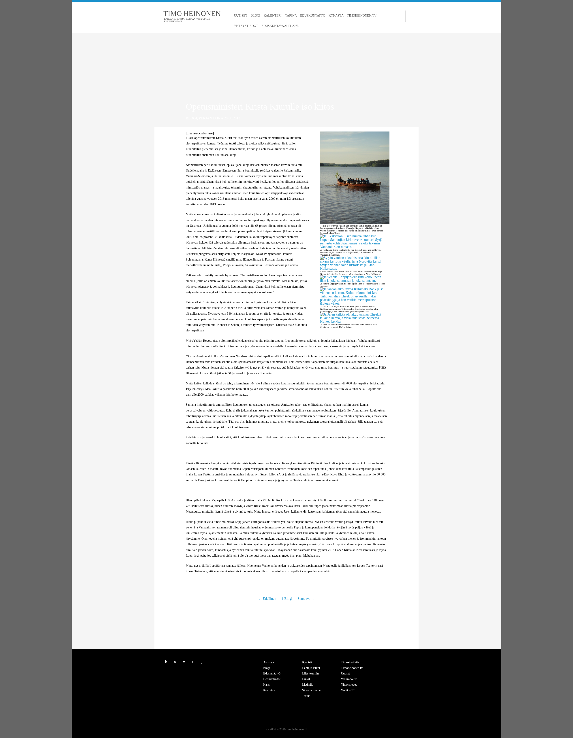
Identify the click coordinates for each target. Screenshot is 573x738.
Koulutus (269, 690)
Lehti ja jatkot (311, 668)
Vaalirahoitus (349, 679)
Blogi (255, 15)
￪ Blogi (287, 598)
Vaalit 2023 (348, 690)
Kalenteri (273, 15)
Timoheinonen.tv (361, 15)
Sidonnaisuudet (311, 690)
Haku (409, 16)
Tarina (291, 15)
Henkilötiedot (271, 679)
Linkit (306, 679)
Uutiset (240, 15)
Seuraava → (306, 598)
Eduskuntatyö (312, 15)
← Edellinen (267, 598)
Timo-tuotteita (350, 662)
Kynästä (336, 15)
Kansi (266, 684)
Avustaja (268, 662)
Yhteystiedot (246, 26)
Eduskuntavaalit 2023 (280, 26)
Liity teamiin (310, 673)
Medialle (307, 684)
